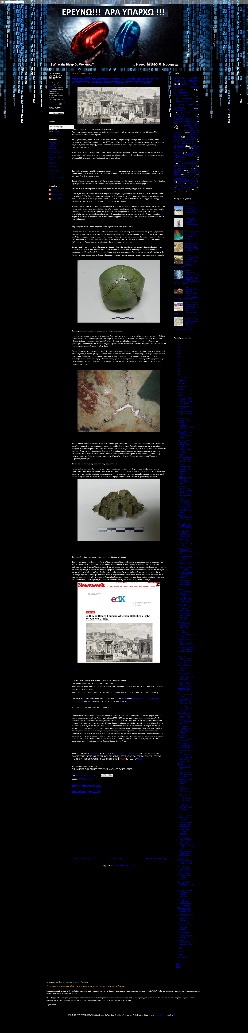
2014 (178, 964)
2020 (178, 359)
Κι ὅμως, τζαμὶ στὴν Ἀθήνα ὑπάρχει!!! (184, 839)
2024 (178, 347)
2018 (178, 366)
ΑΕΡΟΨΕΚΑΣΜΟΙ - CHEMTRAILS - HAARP (186, 165)
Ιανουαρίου (182, 960)
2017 (178, 369)
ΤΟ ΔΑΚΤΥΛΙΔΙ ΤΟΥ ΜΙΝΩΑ (184, 202)
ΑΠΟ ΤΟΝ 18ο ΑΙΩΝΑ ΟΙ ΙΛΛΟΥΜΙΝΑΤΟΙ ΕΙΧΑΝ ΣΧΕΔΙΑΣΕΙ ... (185, 650)
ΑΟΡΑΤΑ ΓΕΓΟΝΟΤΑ (56, 178)
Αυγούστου (182, 389)
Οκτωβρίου (182, 383)
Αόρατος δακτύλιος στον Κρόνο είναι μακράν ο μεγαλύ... (185, 715)
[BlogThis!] (104, 775)
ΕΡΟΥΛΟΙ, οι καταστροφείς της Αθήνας (185, 708)
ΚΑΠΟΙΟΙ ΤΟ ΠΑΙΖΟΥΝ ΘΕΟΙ (186, 123)
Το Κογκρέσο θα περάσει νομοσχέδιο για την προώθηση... (185, 934)
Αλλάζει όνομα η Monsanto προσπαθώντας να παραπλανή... (185, 676)
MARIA (53, 190)
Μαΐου (180, 948)
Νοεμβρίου (182, 380)
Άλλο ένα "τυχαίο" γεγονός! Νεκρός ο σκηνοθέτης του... (185, 869)
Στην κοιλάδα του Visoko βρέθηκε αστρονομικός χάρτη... (184, 583)
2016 (178, 372)
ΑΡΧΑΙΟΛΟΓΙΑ (190, 174)
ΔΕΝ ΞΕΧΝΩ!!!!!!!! (181, 176)
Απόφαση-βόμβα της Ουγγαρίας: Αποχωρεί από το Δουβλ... (185, 509)
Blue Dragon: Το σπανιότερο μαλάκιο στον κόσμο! (183, 443)
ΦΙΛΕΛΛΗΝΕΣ (187, 188)
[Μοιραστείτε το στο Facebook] (109, 775)
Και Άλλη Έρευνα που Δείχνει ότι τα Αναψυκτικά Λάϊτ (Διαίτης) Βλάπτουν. (191, 221)
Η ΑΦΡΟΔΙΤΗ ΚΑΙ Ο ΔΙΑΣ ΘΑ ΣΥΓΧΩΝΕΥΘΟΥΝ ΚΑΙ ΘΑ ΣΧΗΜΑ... (185, 401)
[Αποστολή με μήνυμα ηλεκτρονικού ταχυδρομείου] (102, 775)
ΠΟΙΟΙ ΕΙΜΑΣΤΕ (181, 191)
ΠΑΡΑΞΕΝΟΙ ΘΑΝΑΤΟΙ (186, 182)
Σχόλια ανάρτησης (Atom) (124, 865)
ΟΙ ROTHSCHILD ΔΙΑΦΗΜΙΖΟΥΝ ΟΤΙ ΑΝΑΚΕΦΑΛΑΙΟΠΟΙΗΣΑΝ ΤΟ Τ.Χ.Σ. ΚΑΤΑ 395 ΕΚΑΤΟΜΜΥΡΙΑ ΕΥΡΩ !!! (186, 308)
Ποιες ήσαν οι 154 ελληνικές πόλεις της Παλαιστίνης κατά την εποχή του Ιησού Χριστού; (192, 247)
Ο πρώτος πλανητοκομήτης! (185, 465)
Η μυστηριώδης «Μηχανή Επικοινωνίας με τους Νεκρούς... (184, 533)
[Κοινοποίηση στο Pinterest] (112, 775)
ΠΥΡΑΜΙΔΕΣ (178, 184)
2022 (178, 353)
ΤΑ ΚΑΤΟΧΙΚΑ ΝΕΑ (183, 141)
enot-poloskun (160, 1015)
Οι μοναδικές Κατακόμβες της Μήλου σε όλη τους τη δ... (185, 845)
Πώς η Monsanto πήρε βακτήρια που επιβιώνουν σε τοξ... (185, 752)
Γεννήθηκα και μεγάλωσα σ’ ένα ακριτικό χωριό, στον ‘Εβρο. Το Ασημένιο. (192, 209)
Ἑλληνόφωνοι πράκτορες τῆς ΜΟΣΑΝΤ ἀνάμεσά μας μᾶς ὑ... (185, 489)
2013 (178, 967)
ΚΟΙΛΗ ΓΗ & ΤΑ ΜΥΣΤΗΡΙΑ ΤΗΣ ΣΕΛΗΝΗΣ (186, 150)
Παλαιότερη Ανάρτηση (155, 858)
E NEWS (52, 163)
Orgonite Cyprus (54, 170)
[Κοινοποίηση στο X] (107, 775)
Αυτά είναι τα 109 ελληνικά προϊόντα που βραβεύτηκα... (185, 746)
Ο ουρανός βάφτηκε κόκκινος (185, 496)
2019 (178, 362)
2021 (178, 356)
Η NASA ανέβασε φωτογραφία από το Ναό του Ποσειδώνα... (185, 808)
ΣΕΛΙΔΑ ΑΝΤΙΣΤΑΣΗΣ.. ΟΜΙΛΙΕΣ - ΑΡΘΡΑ (186, 134)
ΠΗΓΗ (75, 669)
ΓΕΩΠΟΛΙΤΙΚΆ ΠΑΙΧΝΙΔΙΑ (186, 110)
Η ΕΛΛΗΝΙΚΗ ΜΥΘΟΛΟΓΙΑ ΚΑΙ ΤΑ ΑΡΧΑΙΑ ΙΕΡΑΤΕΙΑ (186, 130)
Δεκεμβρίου (182, 377)
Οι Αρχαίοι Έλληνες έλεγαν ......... (188, 186)
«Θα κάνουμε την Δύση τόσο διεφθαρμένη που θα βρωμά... (185, 642)
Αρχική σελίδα (117, 858)
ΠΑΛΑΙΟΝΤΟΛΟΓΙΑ (191, 126)
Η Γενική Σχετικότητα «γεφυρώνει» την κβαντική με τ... (185, 600)
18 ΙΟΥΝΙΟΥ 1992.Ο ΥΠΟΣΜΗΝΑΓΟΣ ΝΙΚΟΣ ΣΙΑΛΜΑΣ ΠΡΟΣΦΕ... (185, 592)
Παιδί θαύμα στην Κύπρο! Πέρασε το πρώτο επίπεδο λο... (185, 472)
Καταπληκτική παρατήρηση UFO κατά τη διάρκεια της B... (185, 659)
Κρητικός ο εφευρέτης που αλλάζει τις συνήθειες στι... (185, 781)
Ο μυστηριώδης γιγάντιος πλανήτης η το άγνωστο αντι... (185, 942)
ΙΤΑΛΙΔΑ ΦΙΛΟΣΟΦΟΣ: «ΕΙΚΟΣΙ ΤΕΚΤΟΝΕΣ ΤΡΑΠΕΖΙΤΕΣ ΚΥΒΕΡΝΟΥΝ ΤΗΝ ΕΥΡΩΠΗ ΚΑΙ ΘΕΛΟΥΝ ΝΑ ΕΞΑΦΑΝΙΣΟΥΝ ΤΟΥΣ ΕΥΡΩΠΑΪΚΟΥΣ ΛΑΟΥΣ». (186, 277)
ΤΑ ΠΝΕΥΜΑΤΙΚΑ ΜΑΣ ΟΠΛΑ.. (186, 177)
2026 (178, 341)
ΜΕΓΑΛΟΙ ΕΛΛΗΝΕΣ (182, 168)
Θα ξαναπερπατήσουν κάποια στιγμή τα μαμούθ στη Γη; (185, 460)
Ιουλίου (181, 392)
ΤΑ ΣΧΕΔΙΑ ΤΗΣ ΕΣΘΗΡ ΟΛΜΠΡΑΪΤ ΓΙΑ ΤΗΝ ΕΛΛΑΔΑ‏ (185, 862)
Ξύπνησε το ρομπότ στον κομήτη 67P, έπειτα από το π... (185, 684)
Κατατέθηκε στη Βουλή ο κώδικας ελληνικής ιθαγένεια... (185, 876)
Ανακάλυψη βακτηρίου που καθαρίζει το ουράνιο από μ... (184, 607)
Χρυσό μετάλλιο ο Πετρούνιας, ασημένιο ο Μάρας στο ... (185, 551)
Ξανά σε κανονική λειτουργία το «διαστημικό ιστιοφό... (184, 926)
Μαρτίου (181, 954)
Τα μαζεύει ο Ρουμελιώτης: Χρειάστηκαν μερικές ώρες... (184, 625)
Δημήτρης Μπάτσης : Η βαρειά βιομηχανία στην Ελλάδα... (185, 434)
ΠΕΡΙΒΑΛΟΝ (179, 146)
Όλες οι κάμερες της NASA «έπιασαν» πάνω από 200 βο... (185, 526)
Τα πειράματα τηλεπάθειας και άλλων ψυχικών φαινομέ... (184, 729)
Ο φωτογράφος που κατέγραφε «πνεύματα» (185, 558)
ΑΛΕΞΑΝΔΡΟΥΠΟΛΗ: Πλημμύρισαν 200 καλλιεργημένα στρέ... (185, 481)
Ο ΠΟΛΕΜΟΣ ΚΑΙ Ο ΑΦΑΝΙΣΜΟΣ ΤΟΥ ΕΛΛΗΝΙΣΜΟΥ (186, 155)
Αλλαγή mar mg (56, 194)
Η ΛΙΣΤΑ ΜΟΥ (53, 167)
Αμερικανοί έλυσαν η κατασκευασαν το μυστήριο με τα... (185, 722)
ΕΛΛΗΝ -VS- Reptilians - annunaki (186, 180)
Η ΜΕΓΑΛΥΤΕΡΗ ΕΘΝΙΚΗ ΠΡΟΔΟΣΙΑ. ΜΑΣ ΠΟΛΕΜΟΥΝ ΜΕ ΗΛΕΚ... (185, 798)
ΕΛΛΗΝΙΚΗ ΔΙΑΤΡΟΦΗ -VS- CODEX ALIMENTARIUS (186, 120)
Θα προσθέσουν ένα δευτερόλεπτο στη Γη (185, 413)
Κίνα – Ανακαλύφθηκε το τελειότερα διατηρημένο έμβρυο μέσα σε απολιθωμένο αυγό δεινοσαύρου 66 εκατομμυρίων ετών (186, 293)
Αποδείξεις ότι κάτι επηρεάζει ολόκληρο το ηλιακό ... (184, 452)
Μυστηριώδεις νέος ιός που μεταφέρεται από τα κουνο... (185, 668)
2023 (178, 350)
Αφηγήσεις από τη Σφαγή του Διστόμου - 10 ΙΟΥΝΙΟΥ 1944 (184, 789)
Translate (57, 132)
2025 (178, 344)
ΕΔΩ (125, 698)
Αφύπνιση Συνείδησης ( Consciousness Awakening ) (54, 145)
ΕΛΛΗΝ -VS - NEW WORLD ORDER (186, 86)
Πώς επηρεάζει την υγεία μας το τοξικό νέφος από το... (185, 774)
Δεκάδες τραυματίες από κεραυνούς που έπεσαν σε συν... (185, 854)
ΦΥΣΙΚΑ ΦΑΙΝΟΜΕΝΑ (183, 144)
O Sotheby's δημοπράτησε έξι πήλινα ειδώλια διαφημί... (184, 767)
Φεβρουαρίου (183, 957)
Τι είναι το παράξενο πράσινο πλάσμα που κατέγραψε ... (185, 824)
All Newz (52, 174)
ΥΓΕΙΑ (197, 189)
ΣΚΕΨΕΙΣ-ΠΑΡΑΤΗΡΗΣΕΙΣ (186, 147)
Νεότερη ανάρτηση (81, 858)
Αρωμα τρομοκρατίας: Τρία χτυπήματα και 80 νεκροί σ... (185, 427)
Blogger (177, 1015)
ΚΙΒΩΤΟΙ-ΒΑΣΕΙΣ (193, 184)
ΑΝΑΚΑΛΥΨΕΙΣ (180, 117)
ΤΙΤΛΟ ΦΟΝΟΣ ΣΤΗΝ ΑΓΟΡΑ (125, 754)
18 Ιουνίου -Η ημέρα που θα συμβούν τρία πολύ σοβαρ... (185, 701)
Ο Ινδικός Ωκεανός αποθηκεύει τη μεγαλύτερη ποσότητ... (184, 616)
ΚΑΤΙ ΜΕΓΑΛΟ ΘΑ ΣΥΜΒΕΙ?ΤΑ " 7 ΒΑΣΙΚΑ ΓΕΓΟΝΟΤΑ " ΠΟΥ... (185, 633)
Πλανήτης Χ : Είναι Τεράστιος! (184, 408)
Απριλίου (181, 951)
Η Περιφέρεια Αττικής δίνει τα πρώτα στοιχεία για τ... (185, 759)
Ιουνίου (181, 395)
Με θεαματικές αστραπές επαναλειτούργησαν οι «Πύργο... (185, 738)
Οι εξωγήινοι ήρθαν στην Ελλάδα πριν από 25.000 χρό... (185, 502)
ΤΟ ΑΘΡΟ (94, 754)
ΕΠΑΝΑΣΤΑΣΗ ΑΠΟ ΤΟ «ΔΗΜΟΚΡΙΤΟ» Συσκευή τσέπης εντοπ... (185, 575)
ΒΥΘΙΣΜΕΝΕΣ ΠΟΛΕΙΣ (182, 189)
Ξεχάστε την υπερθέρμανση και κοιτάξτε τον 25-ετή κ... (185, 518)
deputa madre (56, 198)
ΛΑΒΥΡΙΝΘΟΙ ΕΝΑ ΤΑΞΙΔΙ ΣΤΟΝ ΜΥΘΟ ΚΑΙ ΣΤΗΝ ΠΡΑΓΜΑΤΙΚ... (185, 566)
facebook (52, 87)
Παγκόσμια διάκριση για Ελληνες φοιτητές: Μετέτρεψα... (185, 893)
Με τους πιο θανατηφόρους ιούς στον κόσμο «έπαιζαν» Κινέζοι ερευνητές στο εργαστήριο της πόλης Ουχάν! (186, 261)
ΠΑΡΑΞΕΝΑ (178, 159)
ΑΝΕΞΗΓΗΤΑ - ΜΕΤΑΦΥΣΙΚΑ (186, 162)
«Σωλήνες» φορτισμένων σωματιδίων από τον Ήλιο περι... (184, 902)
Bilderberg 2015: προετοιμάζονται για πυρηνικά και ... (185, 910)
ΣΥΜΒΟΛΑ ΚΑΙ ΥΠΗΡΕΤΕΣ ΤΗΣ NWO (186, 138)
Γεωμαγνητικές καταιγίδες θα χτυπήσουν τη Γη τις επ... (185, 542)
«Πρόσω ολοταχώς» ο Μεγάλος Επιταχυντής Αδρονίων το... (185, 917)
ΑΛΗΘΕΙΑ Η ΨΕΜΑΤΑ (87, 779)
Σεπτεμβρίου (182, 386)
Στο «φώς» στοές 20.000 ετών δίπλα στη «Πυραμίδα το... (185, 885)
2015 (178, 375)
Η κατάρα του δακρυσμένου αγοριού (183, 420)
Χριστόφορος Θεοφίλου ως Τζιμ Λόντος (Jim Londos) (185, 816)
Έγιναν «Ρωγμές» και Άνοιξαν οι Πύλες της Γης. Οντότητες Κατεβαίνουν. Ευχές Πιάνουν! (192, 235)
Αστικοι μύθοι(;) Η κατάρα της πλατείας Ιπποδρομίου (184, 832)
